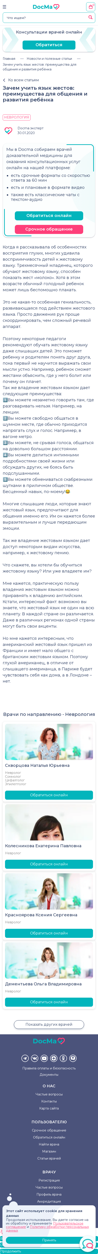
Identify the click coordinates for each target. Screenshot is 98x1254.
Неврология (16, 117)
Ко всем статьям (23, 80)
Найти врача (49, 1144)
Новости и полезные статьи (49, 59)
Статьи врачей (49, 1158)
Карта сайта (49, 1108)
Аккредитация (49, 1201)
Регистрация (49, 1180)
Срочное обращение (49, 229)
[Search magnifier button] (90, 17)
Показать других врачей (49, 1024)
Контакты (49, 1101)
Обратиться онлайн (49, 215)
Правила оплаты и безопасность (49, 1068)
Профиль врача (49, 1194)
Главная (9, 59)
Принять (49, 1240)
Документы (49, 1075)
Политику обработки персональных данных (47, 1228)
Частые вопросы (49, 1094)
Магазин (49, 1151)
